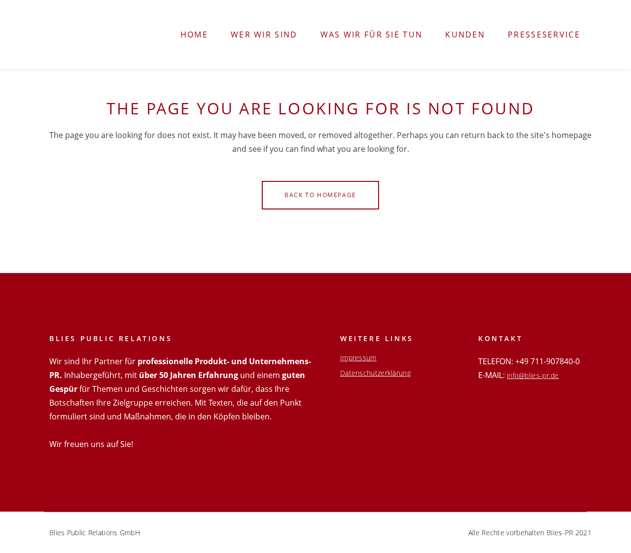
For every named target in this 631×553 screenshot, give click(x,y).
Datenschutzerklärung (375, 373)
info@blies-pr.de (533, 375)
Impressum (358, 357)
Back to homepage (320, 195)
